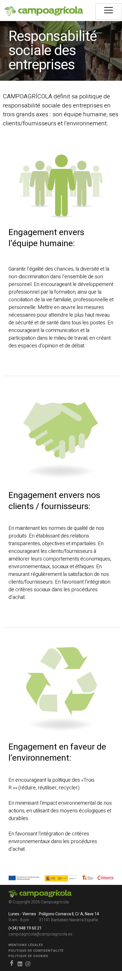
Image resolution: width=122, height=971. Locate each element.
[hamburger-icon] (108, 11)
